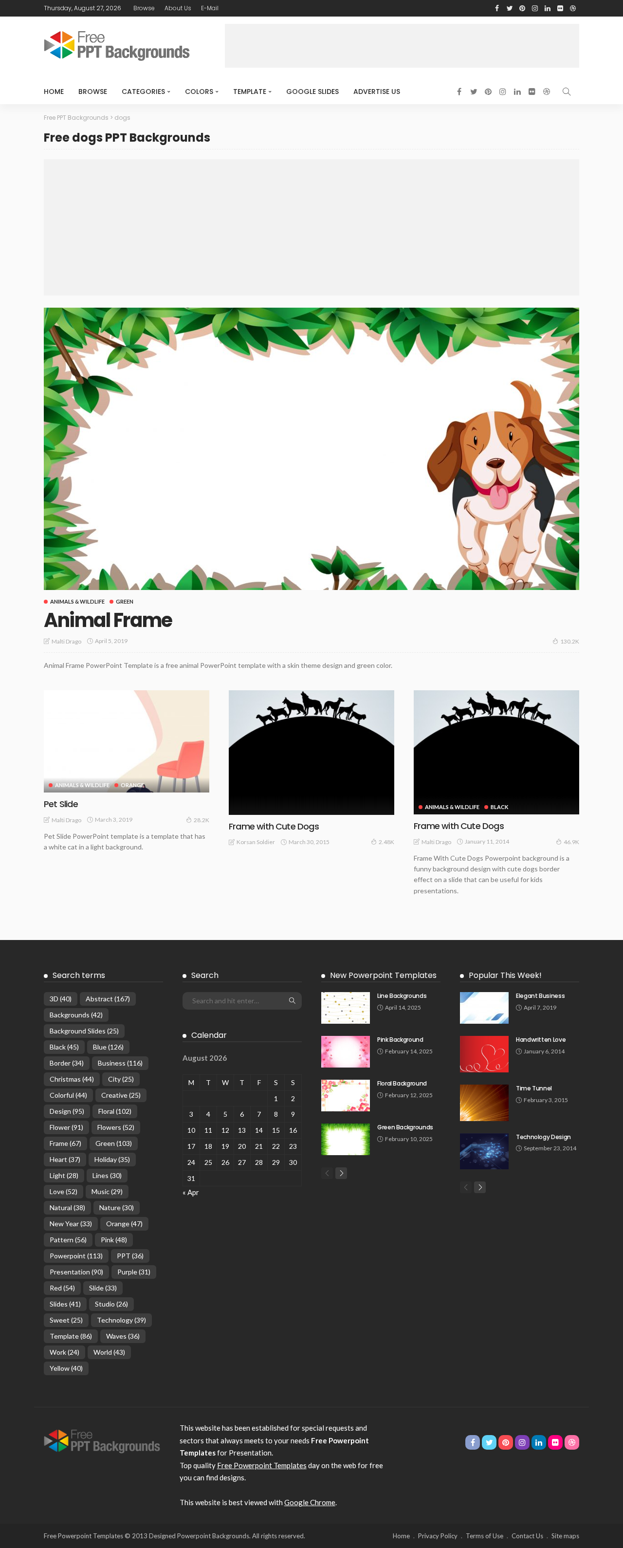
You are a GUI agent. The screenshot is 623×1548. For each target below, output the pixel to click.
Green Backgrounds (405, 1127)
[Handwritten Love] (484, 1054)
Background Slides (84, 1031)
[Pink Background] (345, 1052)
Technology (121, 1320)
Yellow (66, 1368)
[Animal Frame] (311, 449)
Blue (108, 1047)
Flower (66, 1127)
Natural (67, 1207)
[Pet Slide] (126, 741)
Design (67, 1111)
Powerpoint (76, 1256)
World (109, 1352)
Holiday (112, 1159)
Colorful (68, 1095)
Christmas (72, 1079)
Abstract (108, 999)
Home (54, 91)
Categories (143, 91)
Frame (65, 1143)
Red (62, 1288)
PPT (130, 1256)
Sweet (66, 1320)
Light (64, 1175)
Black (499, 807)
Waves (123, 1336)
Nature (116, 1207)
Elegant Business (540, 996)
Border (67, 1063)
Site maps (565, 1536)
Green (124, 601)
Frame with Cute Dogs (274, 826)
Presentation (76, 1272)
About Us (178, 8)
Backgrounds (76, 1015)
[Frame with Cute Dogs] (311, 752)
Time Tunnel (534, 1088)
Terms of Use (484, 1536)
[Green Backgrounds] (345, 1139)
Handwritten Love (541, 1039)
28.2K (201, 820)
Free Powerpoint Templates (262, 1465)
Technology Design (543, 1137)
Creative (121, 1095)
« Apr (191, 1192)
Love (63, 1191)
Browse (144, 8)
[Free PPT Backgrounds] (102, 1440)
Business (120, 1063)
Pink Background (400, 1039)
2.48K (386, 842)
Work (64, 1352)
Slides (65, 1304)
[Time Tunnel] (484, 1103)
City (121, 1079)
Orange (132, 785)
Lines (107, 1175)
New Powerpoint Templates (383, 975)
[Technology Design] (484, 1151)
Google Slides (312, 91)
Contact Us (527, 1536)
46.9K (571, 842)
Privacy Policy (438, 1536)
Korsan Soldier (256, 842)
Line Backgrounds (401, 996)
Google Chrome (309, 1502)
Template (249, 91)
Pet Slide (61, 804)
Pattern (68, 1239)
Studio (111, 1304)
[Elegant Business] (484, 1008)
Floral (114, 1111)
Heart (65, 1159)
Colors (199, 91)
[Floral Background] (345, 1095)
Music (107, 1191)
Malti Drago (66, 641)
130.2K (569, 641)
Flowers (115, 1127)
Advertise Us (376, 91)
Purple (133, 1272)
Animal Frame (108, 620)
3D (61, 999)
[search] (566, 91)
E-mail (210, 8)
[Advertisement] (402, 46)
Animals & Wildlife (77, 601)
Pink (114, 1239)
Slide (103, 1288)
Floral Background (402, 1083)
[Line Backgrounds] (345, 1008)
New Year (71, 1223)
